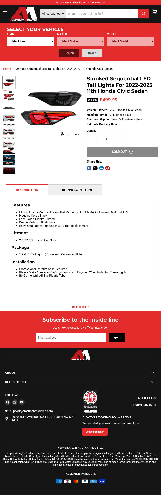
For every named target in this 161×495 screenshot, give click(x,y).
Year (10, 34)
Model (111, 34)
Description (27, 190)
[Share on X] (95, 168)
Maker (62, 34)
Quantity (91, 130)
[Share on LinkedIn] (101, 168)
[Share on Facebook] (89, 168)
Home (7, 69)
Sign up (117, 337)
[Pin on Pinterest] (107, 168)
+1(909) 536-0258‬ (143, 405)
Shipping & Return (75, 190)
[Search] (143, 13)
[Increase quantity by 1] (121, 139)
